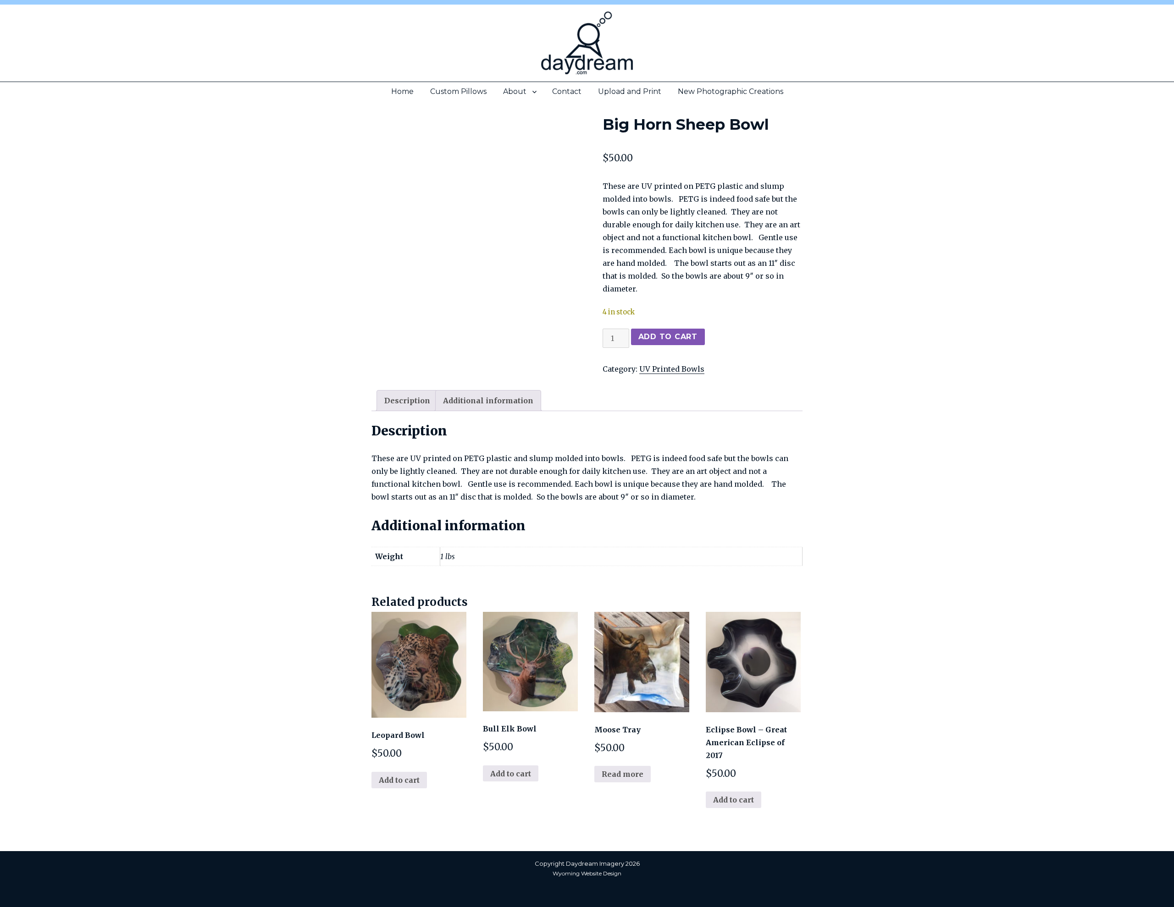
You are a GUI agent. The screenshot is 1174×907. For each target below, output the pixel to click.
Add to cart (668, 336)
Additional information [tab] (488, 400)
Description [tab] (407, 400)
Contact (566, 91)
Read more (622, 774)
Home (402, 91)
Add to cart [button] (399, 780)
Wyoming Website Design (587, 873)
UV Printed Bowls (671, 369)
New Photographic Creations (730, 91)
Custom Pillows (458, 91)
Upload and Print (629, 91)
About (514, 91)
